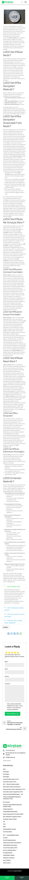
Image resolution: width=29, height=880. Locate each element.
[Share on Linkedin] (14, 633)
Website (7, 676)
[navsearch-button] (22, 2)
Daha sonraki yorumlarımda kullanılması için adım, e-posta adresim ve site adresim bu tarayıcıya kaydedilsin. (15, 706)
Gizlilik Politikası (7, 760)
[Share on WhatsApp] (20, 633)
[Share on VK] (17, 633)
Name (6, 661)
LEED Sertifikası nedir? (13, 586)
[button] (14, 586)
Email (6, 669)
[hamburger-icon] (25, 2)
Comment (7, 684)
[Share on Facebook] (8, 633)
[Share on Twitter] (11, 633)
